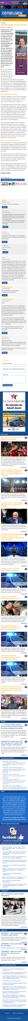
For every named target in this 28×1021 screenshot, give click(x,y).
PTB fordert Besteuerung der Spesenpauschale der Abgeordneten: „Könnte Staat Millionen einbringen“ (14, 788)
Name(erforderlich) (7, 363)
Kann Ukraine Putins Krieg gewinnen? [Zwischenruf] (11, 881)
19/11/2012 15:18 (5, 202)
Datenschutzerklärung (17, 1013)
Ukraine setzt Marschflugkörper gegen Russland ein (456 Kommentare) (14, 983)
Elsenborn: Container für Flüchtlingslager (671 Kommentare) (13, 969)
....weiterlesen (23, 467)
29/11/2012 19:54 (6, 247)
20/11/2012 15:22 (6, 301)
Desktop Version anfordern (14, 1018)
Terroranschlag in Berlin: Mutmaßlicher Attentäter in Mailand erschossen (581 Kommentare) (14, 973)
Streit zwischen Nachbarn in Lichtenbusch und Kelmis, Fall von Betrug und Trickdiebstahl (14, 877)
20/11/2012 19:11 (5, 338)
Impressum (7, 1013)
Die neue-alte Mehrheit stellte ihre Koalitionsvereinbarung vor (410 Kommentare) (14, 992)
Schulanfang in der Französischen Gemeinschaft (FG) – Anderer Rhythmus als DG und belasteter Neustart (14, 862)
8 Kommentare (9, 27)
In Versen (3, 23)
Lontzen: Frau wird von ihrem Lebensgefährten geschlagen (13, 776)
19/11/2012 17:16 (5, 259)
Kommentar (5, 374)
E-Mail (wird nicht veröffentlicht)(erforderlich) (14, 368)
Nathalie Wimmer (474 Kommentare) (11, 981)
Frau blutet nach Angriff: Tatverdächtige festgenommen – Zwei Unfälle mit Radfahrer (14, 857)
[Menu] (2, 19)
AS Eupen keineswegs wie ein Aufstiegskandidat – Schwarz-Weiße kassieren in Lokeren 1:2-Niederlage (14, 885)
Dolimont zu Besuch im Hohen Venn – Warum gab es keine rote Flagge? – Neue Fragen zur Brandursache (13, 848)
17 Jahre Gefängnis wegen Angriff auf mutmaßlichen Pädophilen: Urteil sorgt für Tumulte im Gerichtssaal (14, 764)
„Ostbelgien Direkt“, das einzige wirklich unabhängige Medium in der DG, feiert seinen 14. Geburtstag (14, 771)
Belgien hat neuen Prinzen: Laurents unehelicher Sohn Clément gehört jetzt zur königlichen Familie (14, 870)
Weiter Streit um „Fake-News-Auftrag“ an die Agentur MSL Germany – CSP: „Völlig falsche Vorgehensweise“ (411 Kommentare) (14, 988)
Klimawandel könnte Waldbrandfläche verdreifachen (11, 874)
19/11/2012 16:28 (6, 212)
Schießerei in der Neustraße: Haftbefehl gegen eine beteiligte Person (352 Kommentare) (14, 1005)
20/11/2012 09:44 (6, 288)
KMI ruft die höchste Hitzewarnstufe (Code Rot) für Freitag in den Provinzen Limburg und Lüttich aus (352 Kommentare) (14, 1001)
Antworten (5, 207)
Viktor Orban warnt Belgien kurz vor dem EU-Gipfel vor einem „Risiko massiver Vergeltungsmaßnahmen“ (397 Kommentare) (14, 996)
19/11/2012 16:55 (6, 233)
